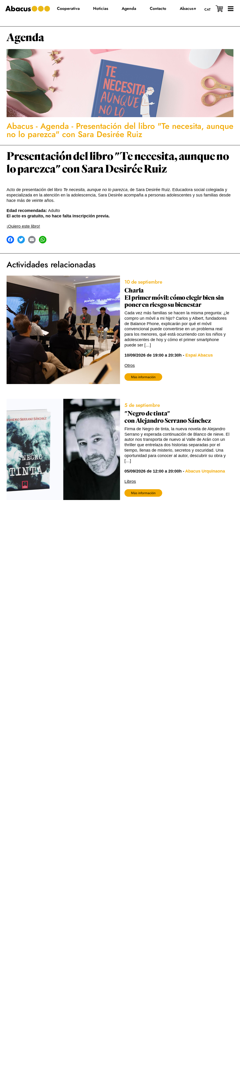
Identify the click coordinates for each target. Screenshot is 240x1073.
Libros (130, 481)
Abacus (20, 126)
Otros (129, 365)
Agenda (25, 37)
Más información (143, 377)
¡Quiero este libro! (23, 226)
